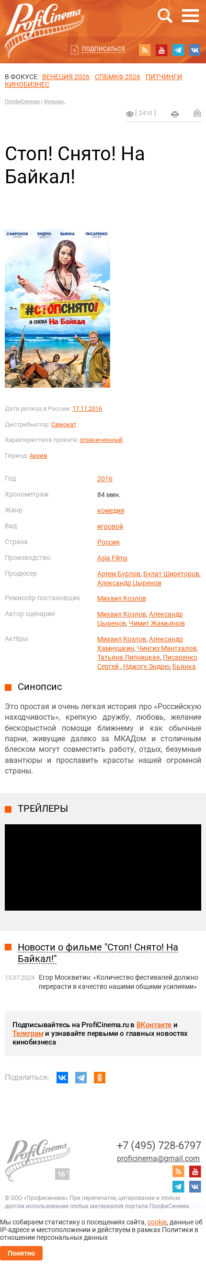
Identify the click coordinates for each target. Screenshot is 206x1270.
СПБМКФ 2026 (117, 77)
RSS (144, 50)
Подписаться (103, 49)
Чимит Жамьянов (157, 623)
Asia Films (112, 558)
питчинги (164, 77)
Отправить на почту (197, 113)
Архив (38, 455)
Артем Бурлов (118, 574)
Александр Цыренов (129, 583)
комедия (111, 510)
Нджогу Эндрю (146, 666)
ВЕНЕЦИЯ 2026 (66, 77)
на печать (175, 114)
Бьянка (184, 666)
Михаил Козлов (121, 598)
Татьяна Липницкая (128, 657)
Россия (108, 542)
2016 (105, 479)
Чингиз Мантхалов (166, 648)
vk (195, 50)
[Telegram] (81, 1077)
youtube (161, 50)
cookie (157, 1222)
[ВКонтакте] (62, 1077)
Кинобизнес (27, 84)
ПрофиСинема (22, 101)
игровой (110, 526)
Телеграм (27, 1033)
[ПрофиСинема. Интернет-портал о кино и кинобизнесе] (44, 19)
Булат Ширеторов (171, 574)
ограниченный (101, 439)
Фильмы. (55, 101)
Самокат (63, 424)
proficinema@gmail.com (158, 1158)
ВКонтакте (154, 1025)
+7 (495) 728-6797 (159, 1145)
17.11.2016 (87, 408)
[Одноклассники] (99, 1077)
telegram (178, 50)
